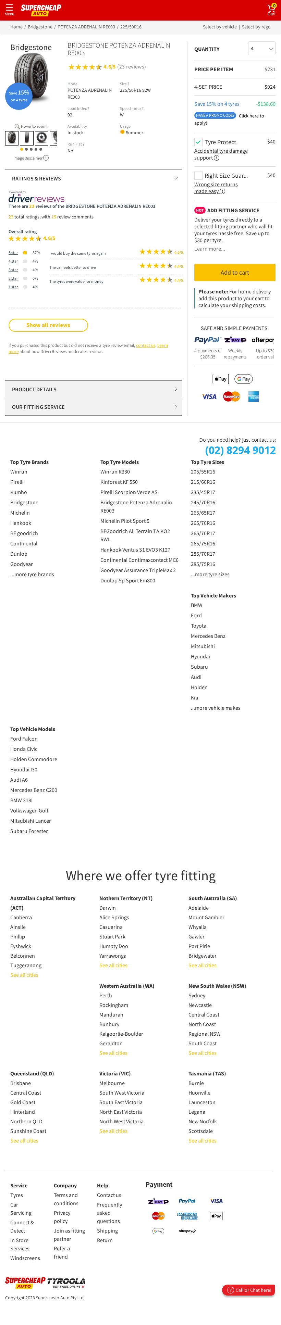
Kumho (18, 492)
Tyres (16, 1194)
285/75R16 (203, 563)
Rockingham (113, 1004)
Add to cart (235, 272)
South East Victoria (121, 1102)
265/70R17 (203, 533)
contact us (145, 345)
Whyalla (197, 926)
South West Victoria (121, 1092)
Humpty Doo (113, 946)
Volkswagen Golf (29, 810)
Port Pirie (199, 946)
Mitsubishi (203, 646)
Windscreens (25, 1257)
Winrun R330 (115, 471)
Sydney (196, 995)
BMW (197, 605)
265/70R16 (203, 522)
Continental (23, 543)
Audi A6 (19, 779)
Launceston (202, 1102)
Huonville (199, 1092)
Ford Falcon (24, 738)
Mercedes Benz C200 (33, 789)
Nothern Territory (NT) (126, 898)
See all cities (24, 974)
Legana (196, 1111)
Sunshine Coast (28, 1130)
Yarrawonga (112, 955)
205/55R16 (203, 471)
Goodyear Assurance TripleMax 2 (138, 570)
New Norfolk (202, 1121)
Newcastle (200, 1004)
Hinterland (22, 1111)
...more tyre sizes (210, 574)
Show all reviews (48, 325)
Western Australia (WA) (127, 985)
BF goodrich (24, 533)
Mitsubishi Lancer (30, 820)
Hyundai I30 (23, 769)
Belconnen (22, 955)
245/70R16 (203, 502)
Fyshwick (20, 946)
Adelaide (198, 907)
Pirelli (17, 481)
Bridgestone (24, 502)
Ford (196, 615)
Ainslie (18, 926)
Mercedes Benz (208, 635)
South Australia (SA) (212, 898)
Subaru (199, 666)
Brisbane (20, 1083)
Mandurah (111, 1014)
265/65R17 (203, 512)
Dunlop (18, 553)
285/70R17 (203, 553)
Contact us (109, 1194)
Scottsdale (200, 1130)
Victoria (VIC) (115, 1073)
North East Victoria (120, 1111)
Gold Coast (22, 1102)
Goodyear (21, 563)
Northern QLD (26, 1121)
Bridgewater (202, 955)
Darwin (107, 907)
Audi (196, 676)
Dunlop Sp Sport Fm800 (127, 580)
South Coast (202, 1043)
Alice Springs (114, 917)
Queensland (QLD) (32, 1073)
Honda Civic (23, 748)
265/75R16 (203, 543)
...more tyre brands (32, 574)
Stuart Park (112, 936)
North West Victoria (121, 1121)
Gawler (196, 936)
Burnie (196, 1083)
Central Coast (203, 1014)
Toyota (198, 625)
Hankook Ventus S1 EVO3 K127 (135, 549)
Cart (277, 5)
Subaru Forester (29, 831)
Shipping (107, 1230)
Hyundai (200, 656)
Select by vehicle (220, 27)
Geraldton (111, 1043)
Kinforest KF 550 (119, 481)
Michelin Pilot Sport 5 (124, 520)
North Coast (202, 1024)
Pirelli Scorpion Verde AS (129, 492)
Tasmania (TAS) (207, 1073)
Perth (105, 995)
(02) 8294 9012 (240, 450)
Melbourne (112, 1083)
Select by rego (256, 27)
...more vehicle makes (216, 707)
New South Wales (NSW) (217, 985)
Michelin (20, 512)
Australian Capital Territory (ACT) (42, 903)
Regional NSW (204, 1033)
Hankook (20, 522)
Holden (199, 687)
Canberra (21, 917)
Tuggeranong (25, 965)
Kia (194, 697)
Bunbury (109, 1024)
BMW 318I (21, 800)
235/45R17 (203, 492)
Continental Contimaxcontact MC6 (139, 559)
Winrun (18, 471)
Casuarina (111, 926)
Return (105, 1240)
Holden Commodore (33, 759)
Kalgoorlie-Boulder (121, 1033)
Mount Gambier (206, 917)
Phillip (17, 936)
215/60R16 (203, 481)
